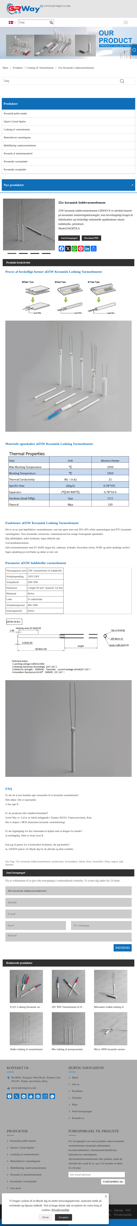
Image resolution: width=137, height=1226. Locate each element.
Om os (75, 1084)
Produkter (18, 68)
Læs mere (15, 1188)
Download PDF (91, 238)
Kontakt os (78, 1118)
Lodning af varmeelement (40, 68)
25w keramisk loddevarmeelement (76, 68)
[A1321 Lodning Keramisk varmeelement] (26, 986)
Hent (74, 1104)
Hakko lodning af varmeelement (26, 1049)
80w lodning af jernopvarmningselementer (69, 1049)
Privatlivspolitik (60, 1209)
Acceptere (63, 1217)
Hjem (5, 68)
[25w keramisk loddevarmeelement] (29, 225)
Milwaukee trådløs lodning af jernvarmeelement (111, 1007)
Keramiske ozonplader (15, 169)
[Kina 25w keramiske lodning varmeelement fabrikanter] (23, 9)
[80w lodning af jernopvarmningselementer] (68, 1028)
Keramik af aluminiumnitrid (18, 153)
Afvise (45, 1217)
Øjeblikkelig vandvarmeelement (20, 145)
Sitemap (118, 1210)
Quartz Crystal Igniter (15, 121)
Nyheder (77, 1097)
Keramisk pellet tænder (15, 113)
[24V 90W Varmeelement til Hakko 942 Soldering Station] (68, 986)
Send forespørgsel (69, 238)
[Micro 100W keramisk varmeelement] (110, 1028)
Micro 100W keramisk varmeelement (111, 1049)
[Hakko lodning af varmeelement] (26, 1028)
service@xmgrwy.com (57, 5)
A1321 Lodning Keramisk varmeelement (27, 1007)
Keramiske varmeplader (16, 161)
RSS (128, 1210)
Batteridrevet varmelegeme (17, 137)
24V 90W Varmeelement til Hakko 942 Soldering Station (69, 1007)
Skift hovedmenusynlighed (125, 22)
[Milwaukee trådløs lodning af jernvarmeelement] (110, 986)
